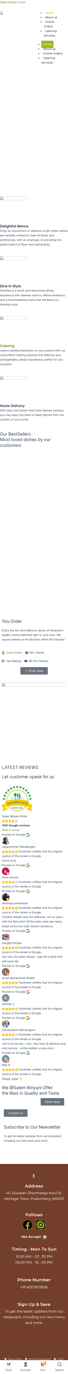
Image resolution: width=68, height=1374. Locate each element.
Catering (7, 346)
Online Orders (53, 53)
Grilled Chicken (34, 466)
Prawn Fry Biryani (34, 545)
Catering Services (48, 60)
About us (51, 17)
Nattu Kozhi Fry (34, 516)
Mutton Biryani (34, 574)
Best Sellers (8, 460)
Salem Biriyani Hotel (12, 2)
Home (49, 12)
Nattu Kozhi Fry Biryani (34, 487)
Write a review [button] (11, 830)
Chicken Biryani (34, 596)
